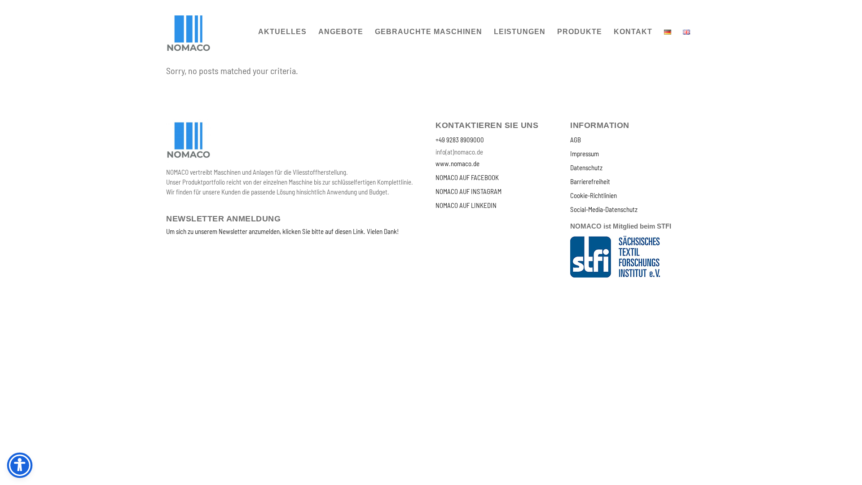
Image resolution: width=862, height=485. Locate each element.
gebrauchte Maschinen (428, 31)
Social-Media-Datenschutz (604, 209)
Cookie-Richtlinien (593, 195)
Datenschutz (586, 167)
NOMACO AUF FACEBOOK (467, 177)
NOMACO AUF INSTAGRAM (468, 191)
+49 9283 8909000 (459, 140)
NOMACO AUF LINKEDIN (466, 205)
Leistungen (519, 31)
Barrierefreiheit (590, 181)
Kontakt (633, 31)
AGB (575, 140)
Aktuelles (282, 31)
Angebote (340, 31)
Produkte (579, 31)
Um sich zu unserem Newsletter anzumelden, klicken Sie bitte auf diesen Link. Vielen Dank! (282, 231)
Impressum (584, 154)
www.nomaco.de (457, 163)
